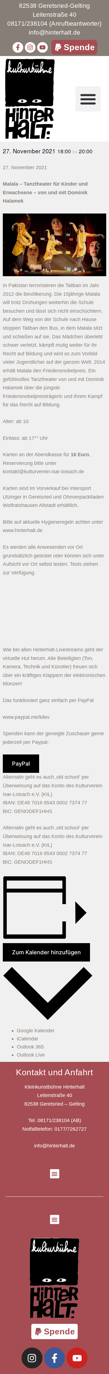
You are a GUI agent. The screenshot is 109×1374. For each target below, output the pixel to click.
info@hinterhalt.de (54, 1146)
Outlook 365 (30, 1047)
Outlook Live (31, 1055)
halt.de (34, 530)
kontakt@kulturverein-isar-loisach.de (43, 471)
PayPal (21, 763)
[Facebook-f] (18, 47)
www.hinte (14, 530)
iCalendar (27, 1039)
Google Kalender (35, 1030)
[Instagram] (30, 47)
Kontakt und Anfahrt (54, 1072)
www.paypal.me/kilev (26, 717)
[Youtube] (42, 47)
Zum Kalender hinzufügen (46, 952)
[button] (74, 47)
